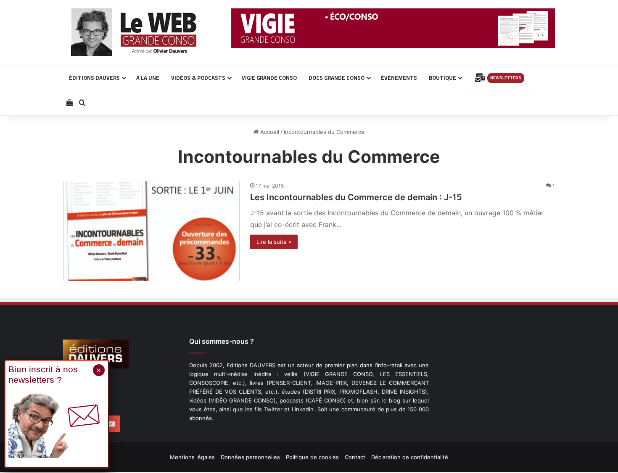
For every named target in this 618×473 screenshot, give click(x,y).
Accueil (269, 131)
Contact (355, 457)
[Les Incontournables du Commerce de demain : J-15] (151, 231)
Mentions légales (192, 457)
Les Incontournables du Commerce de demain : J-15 (356, 197)
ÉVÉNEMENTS (399, 78)
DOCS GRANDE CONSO (336, 78)
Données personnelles (250, 457)
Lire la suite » (273, 241)
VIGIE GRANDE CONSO (269, 78)
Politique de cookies (312, 457)
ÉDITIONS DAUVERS (94, 78)
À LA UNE (147, 78)
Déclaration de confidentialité (409, 457)
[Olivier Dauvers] (134, 32)
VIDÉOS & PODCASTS (198, 78)
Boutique (442, 78)
